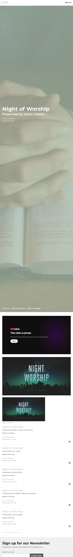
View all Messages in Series (11, 532)
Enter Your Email (8, 552)
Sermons (5, 308)
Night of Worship (18, 308)
